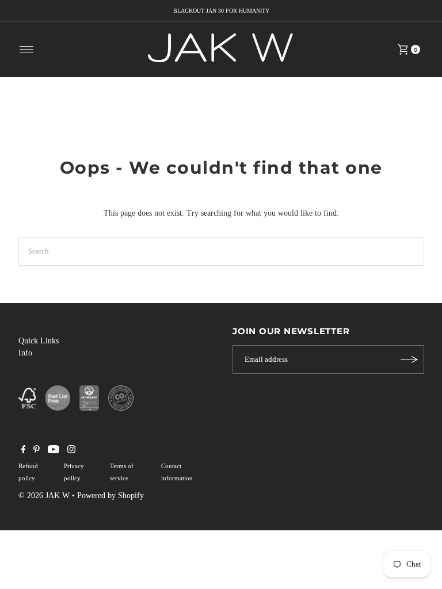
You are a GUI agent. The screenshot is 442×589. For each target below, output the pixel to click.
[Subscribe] (409, 359)
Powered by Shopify (110, 495)
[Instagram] (71, 451)
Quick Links (38, 340)
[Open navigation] (27, 49)
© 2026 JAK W (44, 495)
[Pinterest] (36, 451)
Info (25, 353)
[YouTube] (53, 451)
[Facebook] (23, 451)
